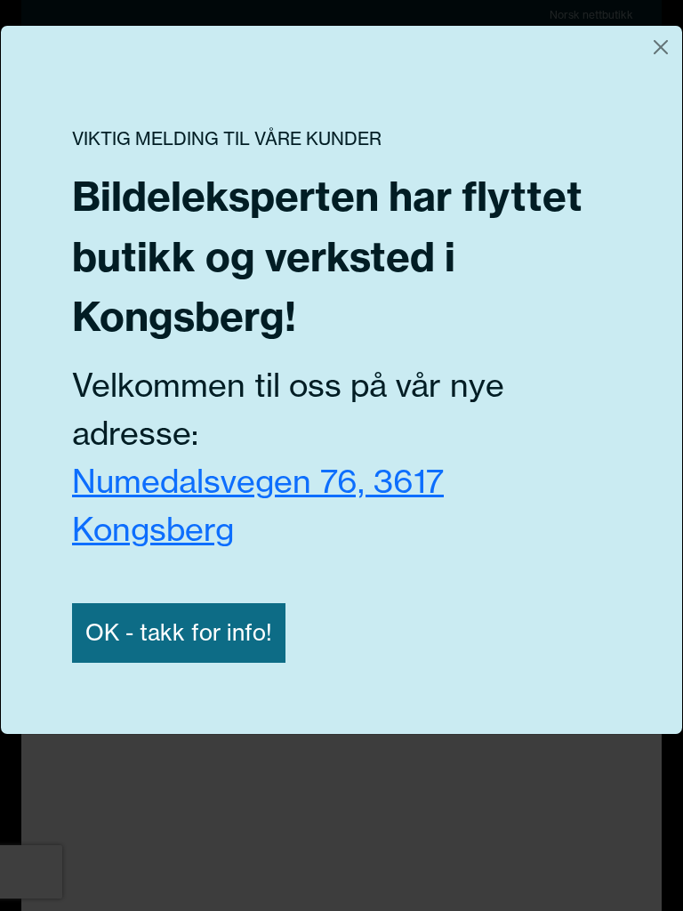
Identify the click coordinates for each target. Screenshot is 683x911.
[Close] (661, 47)
